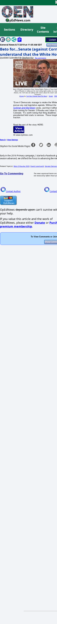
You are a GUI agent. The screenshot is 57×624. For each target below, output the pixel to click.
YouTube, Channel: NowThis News (36, 96)
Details (51, 96)
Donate (40, 222)
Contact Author (13, 191)
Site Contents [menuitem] (43, 30)
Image (22, 96)
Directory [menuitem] (26, 29)
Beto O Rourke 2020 (21, 166)
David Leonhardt (37, 166)
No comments (40, 58)
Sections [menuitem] (9, 29)
